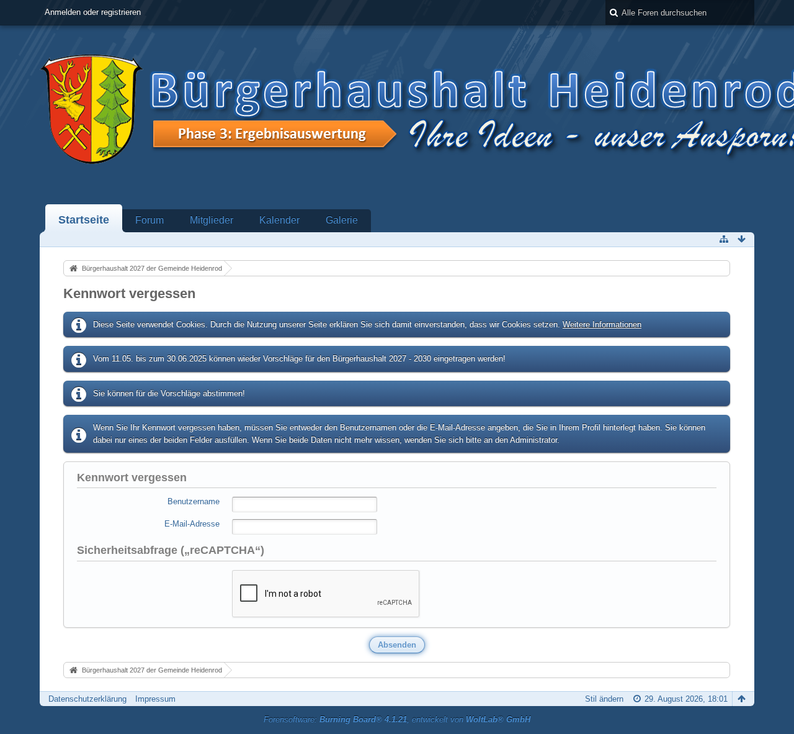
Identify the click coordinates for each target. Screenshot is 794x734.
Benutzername (193, 501)
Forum (149, 220)
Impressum (155, 699)
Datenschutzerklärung (87, 699)
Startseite (83, 220)
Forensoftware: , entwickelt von (397, 719)
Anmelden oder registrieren (93, 12)
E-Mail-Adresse (192, 523)
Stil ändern (604, 699)
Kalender (279, 220)
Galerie (342, 220)
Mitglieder (211, 220)
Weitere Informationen (602, 324)
